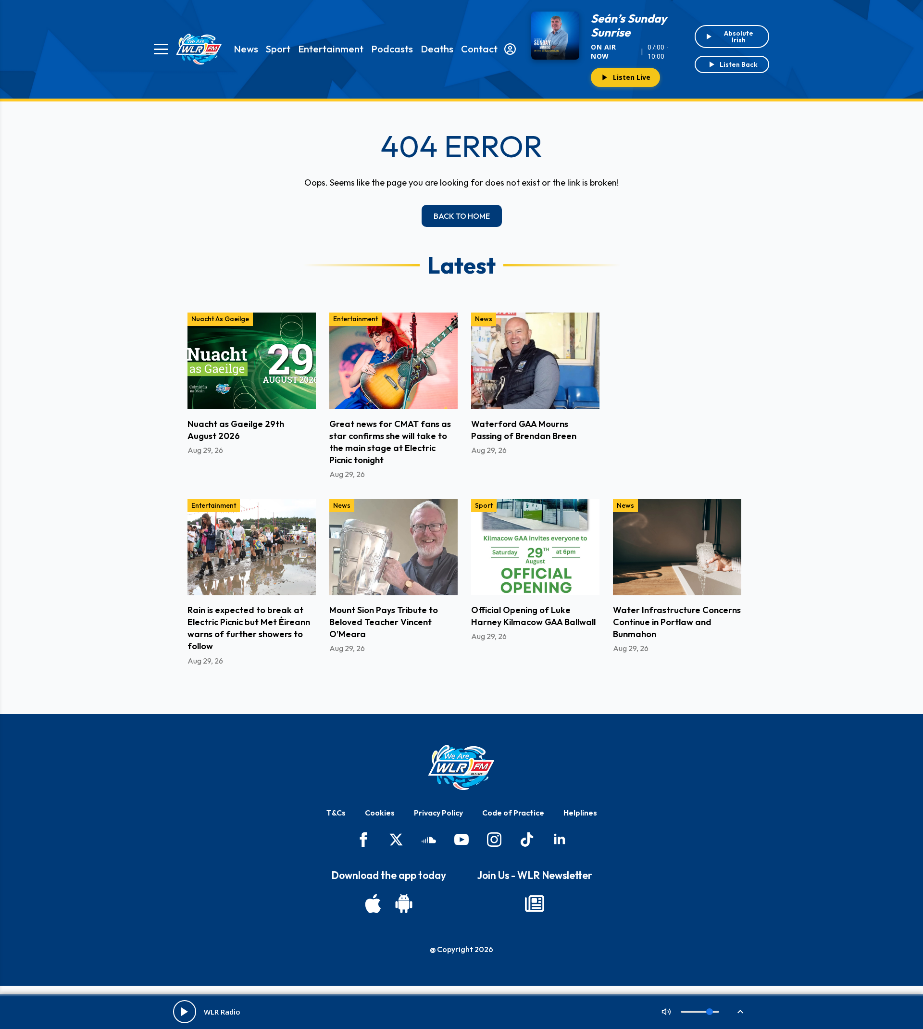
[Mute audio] (666, 1011)
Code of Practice (513, 812)
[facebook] (363, 839)
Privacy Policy (438, 812)
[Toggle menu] (161, 49)
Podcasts (392, 49)
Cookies (380, 812)
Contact (479, 49)
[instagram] (494, 839)
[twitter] (396, 839)
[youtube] (461, 839)
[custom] (428, 839)
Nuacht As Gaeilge (220, 318)
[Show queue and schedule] (740, 1011)
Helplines (580, 812)
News (246, 49)
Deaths (437, 49)
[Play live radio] (184, 1011)
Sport (278, 49)
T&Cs (336, 812)
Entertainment (330, 49)
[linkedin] (559, 839)
